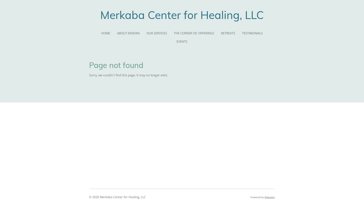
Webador (269, 197)
